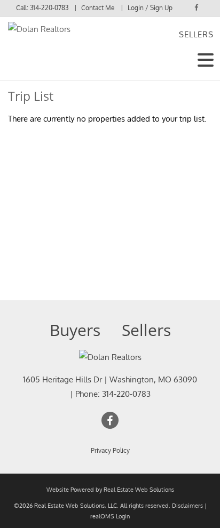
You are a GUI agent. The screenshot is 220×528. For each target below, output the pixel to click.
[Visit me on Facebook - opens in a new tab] (196, 7)
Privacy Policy (110, 450)
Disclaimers (187, 505)
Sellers (196, 34)
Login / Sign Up (150, 8)
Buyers (75, 330)
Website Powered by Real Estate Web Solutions (110, 489)
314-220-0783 (49, 8)
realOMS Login (110, 516)
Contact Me (98, 8)
